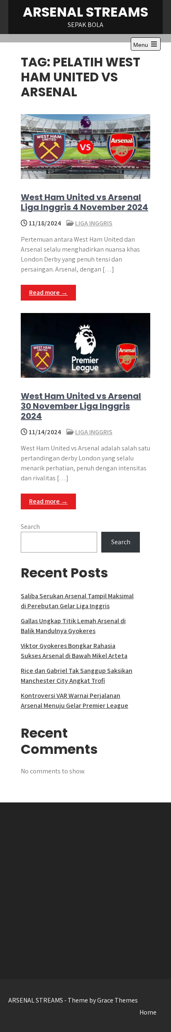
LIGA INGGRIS (93, 223)
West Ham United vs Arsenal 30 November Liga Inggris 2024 (81, 406)
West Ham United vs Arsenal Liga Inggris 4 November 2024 (84, 202)
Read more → (48, 292)
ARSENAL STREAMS (85, 11)
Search (30, 526)
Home (147, 1012)
